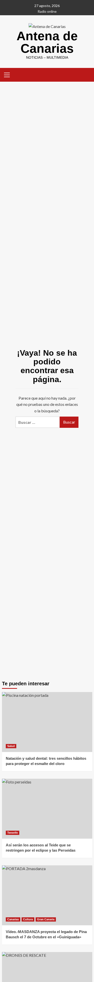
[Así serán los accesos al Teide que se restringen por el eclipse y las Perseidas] (47, 809)
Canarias (13, 919)
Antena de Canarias (47, 42)
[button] (7, 74)
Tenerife (12, 832)
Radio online (47, 11)
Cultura (28, 919)
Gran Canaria (45, 919)
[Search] (86, 74)
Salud (11, 745)
